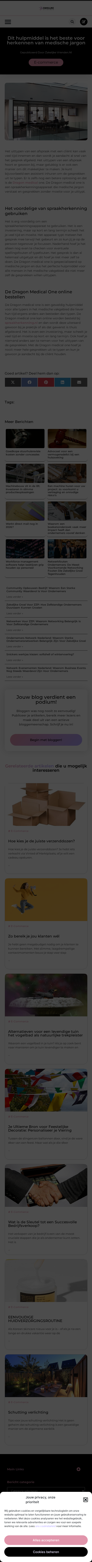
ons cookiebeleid (45, 1526)
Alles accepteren (46, 1540)
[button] (85, 1500)
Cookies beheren (46, 1552)
